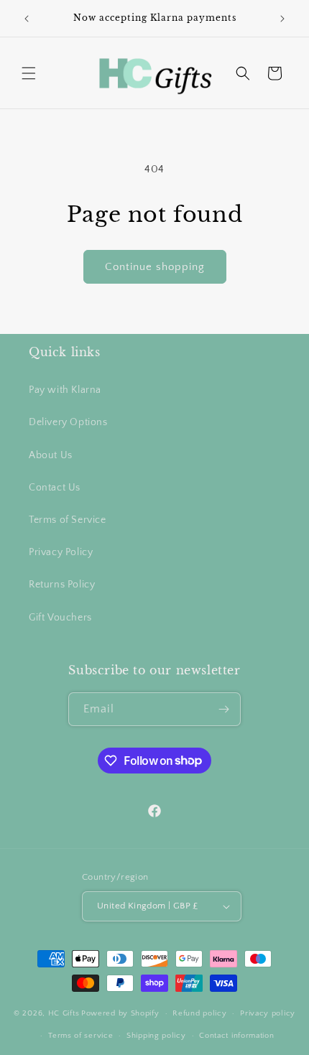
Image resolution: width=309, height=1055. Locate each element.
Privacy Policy (61, 552)
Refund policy (199, 1013)
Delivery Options (68, 422)
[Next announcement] (282, 18)
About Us (51, 455)
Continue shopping (155, 267)
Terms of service (80, 1035)
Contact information (236, 1035)
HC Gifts (64, 1013)
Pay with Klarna (65, 390)
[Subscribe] (224, 709)
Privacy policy (267, 1013)
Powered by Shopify (120, 1013)
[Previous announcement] (26, 18)
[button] (29, 73)
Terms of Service (67, 520)
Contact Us (54, 487)
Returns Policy (62, 584)
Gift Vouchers (60, 617)
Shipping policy (156, 1035)
